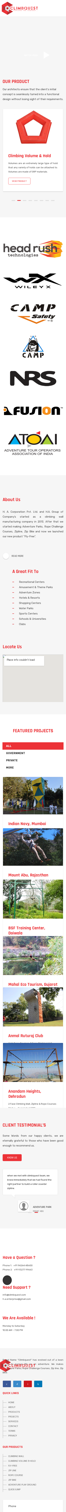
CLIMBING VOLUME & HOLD (22, 1461)
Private (12, 760)
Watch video (31, 55)
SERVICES (13, 1421)
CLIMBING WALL (16, 1456)
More (10, 767)
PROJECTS (13, 1416)
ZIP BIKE (12, 1480)
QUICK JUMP (14, 1489)
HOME (11, 1402)
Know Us (12, 1157)
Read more (18, 556)
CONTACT (13, 1426)
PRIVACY (12, 1435)
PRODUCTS (14, 1412)
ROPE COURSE (15, 1475)
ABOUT (11, 1407)
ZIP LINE (12, 1470)
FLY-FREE (12, 1465)
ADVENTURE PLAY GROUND (22, 1484)
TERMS (11, 1431)
